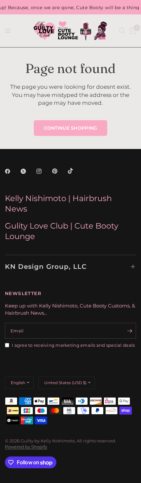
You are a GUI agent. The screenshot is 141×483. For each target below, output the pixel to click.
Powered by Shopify (26, 446)
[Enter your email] (129, 331)
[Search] (122, 30)
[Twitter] (28, 171)
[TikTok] (75, 171)
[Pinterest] (59, 171)
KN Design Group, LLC (46, 266)
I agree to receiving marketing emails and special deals (73, 345)
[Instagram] (43, 171)
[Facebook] (12, 171)
